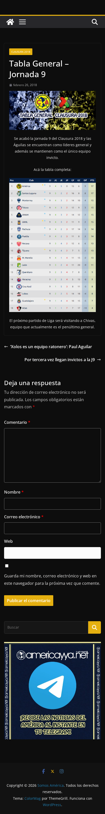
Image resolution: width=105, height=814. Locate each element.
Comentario (17, 422)
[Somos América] (10, 22)
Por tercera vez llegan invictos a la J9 (59, 359)
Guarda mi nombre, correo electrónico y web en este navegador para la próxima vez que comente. (52, 579)
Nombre (14, 492)
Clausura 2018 (20, 51)
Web (8, 541)
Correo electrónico (24, 517)
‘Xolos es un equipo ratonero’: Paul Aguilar (51, 346)
